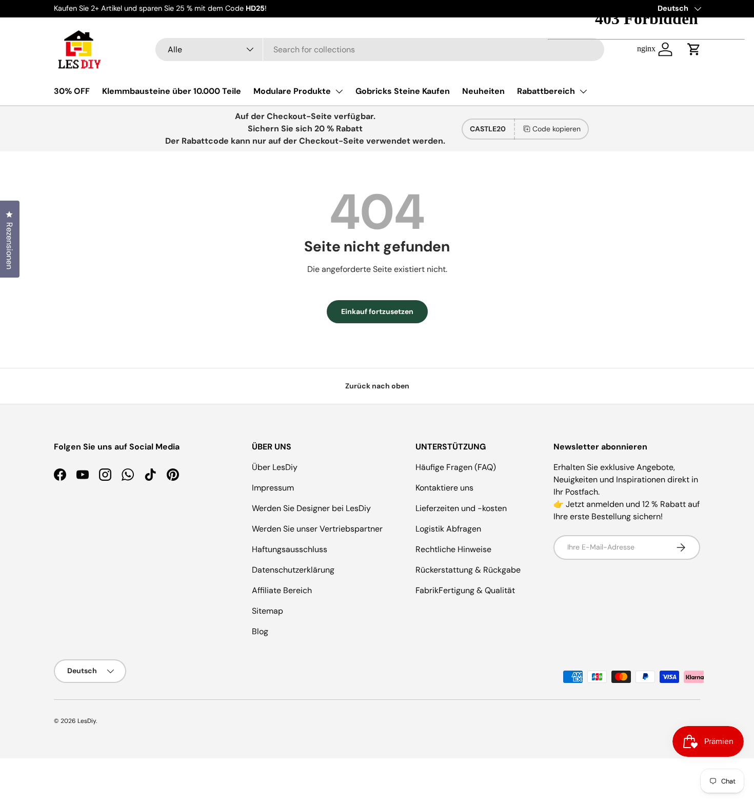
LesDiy (86, 721)
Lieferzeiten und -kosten (461, 508)
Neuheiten (483, 91)
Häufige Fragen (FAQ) (455, 467)
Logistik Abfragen (448, 528)
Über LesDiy (274, 467)
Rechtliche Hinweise (453, 549)
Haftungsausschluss (289, 549)
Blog (260, 631)
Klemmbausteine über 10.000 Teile (171, 91)
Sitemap (267, 610)
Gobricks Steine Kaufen (402, 91)
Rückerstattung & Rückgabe (468, 569)
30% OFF (72, 91)
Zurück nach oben (377, 385)
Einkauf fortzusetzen (377, 311)
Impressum (273, 487)
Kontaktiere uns (444, 487)
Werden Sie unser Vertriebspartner (317, 528)
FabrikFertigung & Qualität (465, 590)
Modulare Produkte (292, 91)
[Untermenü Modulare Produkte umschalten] (339, 91)
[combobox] (379, 49)
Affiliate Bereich (282, 590)
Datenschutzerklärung (293, 569)
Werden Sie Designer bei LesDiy (311, 508)
